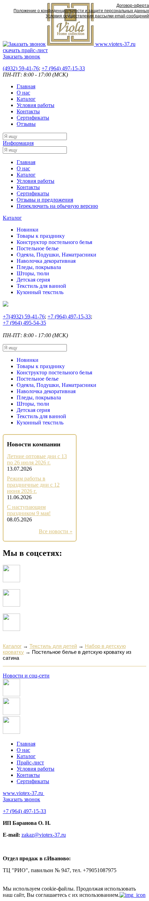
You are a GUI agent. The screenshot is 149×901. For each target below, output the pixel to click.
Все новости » (55, 531)
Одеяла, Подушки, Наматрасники (56, 255)
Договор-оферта (132, 5)
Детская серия (33, 280)
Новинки (27, 230)
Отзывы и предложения (45, 200)
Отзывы (26, 124)
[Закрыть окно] (133, 895)
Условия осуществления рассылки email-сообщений (97, 16)
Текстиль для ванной (41, 286)
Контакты (28, 111)
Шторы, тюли (33, 273)
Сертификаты (33, 118)
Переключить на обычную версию (57, 206)
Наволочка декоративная (46, 261)
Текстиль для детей (53, 646)
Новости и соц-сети (26, 676)
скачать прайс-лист (25, 50)
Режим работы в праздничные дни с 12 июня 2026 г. (33, 485)
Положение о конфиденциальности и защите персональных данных (81, 10)
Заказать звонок (21, 56)
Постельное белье (38, 248)
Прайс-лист (30, 762)
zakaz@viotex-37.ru (43, 835)
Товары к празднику (41, 236)
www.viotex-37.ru (114, 44)
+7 (63, 68)
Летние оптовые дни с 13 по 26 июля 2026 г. (37, 459)
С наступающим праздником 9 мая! (29, 510)
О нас (23, 93)
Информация (18, 143)
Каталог (26, 99)
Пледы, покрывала (39, 267)
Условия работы (35, 105)
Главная (26, 86)
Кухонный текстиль (40, 292)
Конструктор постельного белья (54, 242)
